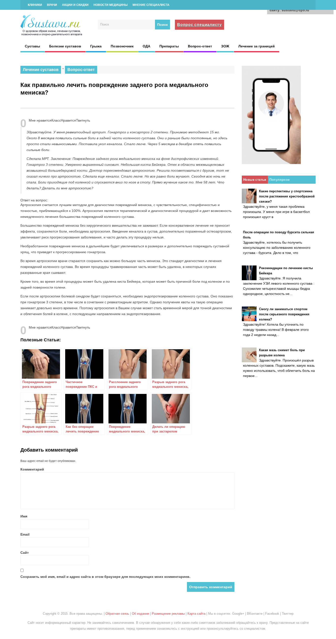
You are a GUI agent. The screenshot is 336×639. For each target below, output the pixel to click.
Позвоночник (122, 46)
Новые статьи (254, 179)
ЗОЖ (225, 46)
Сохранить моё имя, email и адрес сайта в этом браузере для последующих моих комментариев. (105, 577)
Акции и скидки (75, 5)
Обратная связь (117, 613)
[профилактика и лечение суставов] (51, 35)
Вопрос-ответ (200, 46)
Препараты (169, 46)
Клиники (35, 5)
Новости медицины (110, 5)
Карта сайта (196, 613)
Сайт (24, 553)
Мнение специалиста (151, 5)
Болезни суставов (65, 46)
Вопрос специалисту (199, 25)
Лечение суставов (41, 70)
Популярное (279, 179)
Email (25, 534)
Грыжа (96, 46)
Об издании (140, 613)
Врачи (52, 5)
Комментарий (32, 469)
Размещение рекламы (168, 613)
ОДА (146, 46)
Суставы (32, 46)
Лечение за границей (256, 46)
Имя (23, 516)
